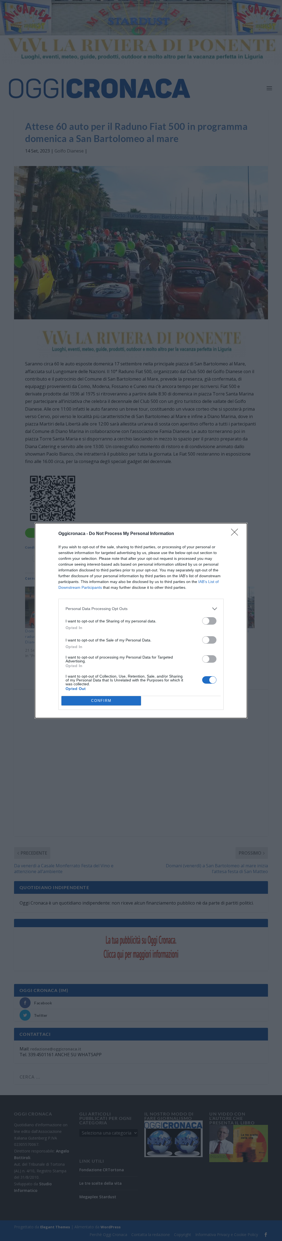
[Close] (236, 534)
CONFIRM (101, 701)
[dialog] (141, 620)
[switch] (209, 621)
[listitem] (141, 609)
